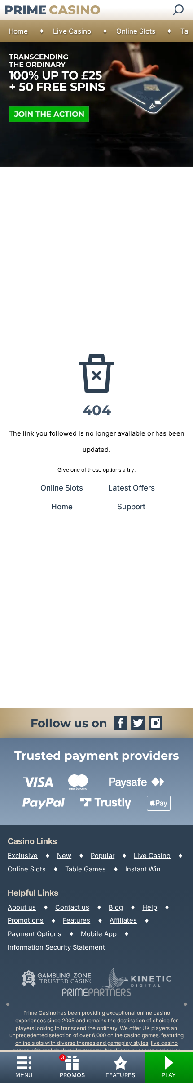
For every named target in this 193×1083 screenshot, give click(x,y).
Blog (116, 907)
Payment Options (34, 934)
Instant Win (143, 869)
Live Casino (72, 31)
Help (149, 907)
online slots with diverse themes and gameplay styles (81, 1043)
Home (18, 31)
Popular (102, 856)
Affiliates (123, 920)
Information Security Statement (56, 947)
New (64, 856)
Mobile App (99, 934)
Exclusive (23, 856)
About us (22, 907)
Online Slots (135, 31)
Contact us (72, 907)
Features (76, 920)
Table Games (85, 869)
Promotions (26, 920)
